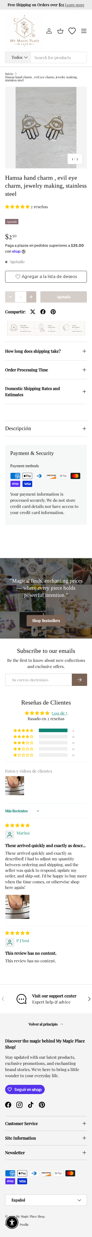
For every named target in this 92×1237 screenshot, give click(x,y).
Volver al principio (44, 1024)
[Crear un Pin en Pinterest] (53, 312)
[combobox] (46, 57)
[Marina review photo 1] (17, 907)
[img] (17, 825)
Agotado (64, 296)
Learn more (74, 4)
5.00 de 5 (59, 713)
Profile (24, 1224)
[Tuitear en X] (33, 312)
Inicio (9, 73)
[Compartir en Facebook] (43, 312)
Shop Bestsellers (46, 620)
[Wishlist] (72, 31)
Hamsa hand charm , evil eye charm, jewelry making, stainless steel (41, 78)
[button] (60, 31)
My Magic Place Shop (30, 1216)
